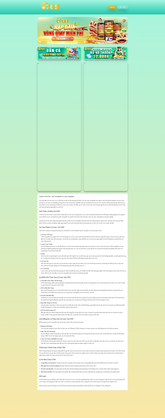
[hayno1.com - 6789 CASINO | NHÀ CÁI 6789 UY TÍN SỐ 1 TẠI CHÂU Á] (67, 7)
